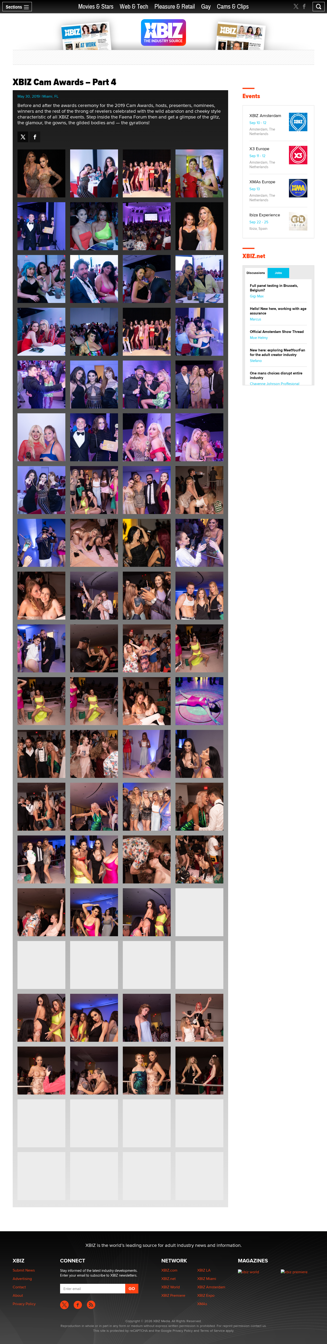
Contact (19, 1287)
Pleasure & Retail (174, 6)
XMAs (202, 1304)
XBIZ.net (253, 256)
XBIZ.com (169, 1270)
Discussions (256, 272)
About (18, 1295)
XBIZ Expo (205, 1295)
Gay (206, 6)
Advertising (22, 1278)
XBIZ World (170, 1287)
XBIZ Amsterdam (265, 115)
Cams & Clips (233, 6)
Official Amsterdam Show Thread (277, 331)
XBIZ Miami (206, 1278)
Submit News (24, 1270)
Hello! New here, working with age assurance (278, 311)
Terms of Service (212, 1330)
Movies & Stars (95, 6)
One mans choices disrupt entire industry (276, 375)
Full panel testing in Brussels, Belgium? (274, 288)
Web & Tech (134, 6)
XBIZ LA (204, 1270)
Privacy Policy (24, 1304)
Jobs (278, 272)
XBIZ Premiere (173, 1295)
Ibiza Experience (264, 215)
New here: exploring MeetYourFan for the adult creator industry (277, 352)
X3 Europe (259, 149)
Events (251, 96)
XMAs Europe (262, 182)
